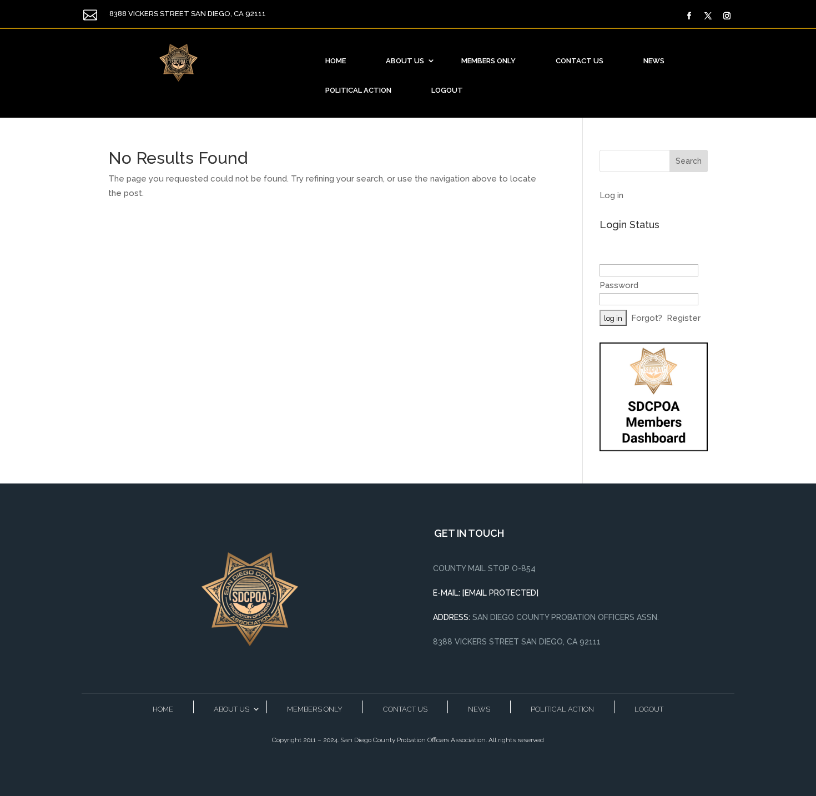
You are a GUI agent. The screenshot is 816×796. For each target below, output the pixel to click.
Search (689, 161)
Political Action (358, 90)
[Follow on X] (708, 16)
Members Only (488, 61)
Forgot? (646, 318)
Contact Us (579, 61)
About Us (405, 61)
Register (684, 318)
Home (335, 61)
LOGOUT (447, 90)
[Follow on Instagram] (727, 16)
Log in (611, 195)
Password (619, 285)
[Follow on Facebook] (689, 16)
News (653, 61)
